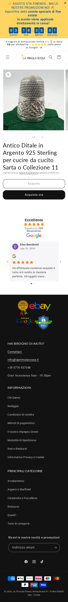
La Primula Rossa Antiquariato (29, 591)
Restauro (13, 506)
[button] (7, 57)
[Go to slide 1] (31, 283)
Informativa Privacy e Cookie (26, 457)
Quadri (12, 515)
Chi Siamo (14, 397)
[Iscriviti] (55, 547)
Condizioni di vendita (21, 414)
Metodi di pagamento (21, 423)
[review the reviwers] (14, 257)
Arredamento (16, 480)
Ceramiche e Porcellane (22, 498)
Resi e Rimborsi (17, 448)
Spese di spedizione (28, 173)
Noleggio (13, 406)
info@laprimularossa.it (23, 359)
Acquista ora (34, 194)
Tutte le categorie (19, 523)
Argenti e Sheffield (19, 489)
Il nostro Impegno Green (23, 431)
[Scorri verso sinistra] (26, 137)
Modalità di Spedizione (22, 440)
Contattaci (15, 352)
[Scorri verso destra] (42, 137)
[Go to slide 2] (34, 283)
